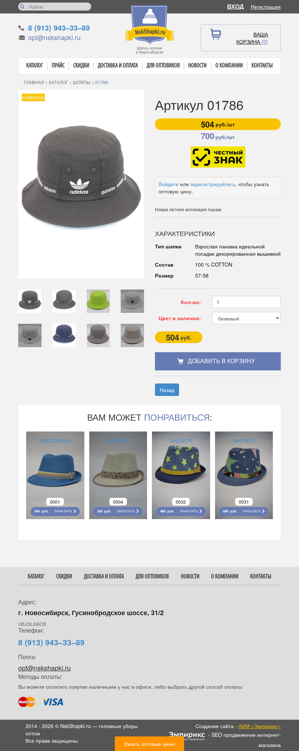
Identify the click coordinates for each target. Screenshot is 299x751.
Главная (34, 82)
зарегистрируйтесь (212, 184)
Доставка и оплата (118, 66)
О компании (229, 66)
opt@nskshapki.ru (54, 37)
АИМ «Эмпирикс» (259, 726)
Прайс (58, 66)
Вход (235, 6)
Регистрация (266, 6)
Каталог (34, 66)
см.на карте (32, 622)
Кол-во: (191, 302)
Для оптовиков (163, 66)
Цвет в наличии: (180, 318)
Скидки (81, 66)
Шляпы (81, 82)
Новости (197, 66)
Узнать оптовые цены (149, 743)
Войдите (169, 184)
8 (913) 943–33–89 (59, 27)
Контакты (262, 66)
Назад (167, 389)
